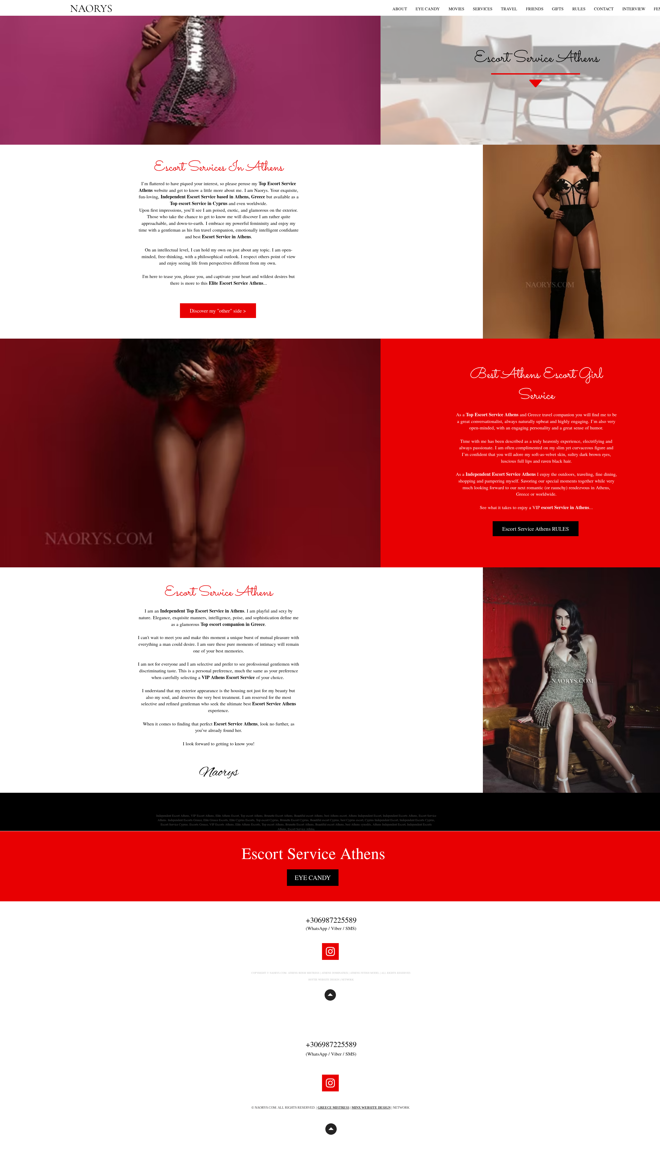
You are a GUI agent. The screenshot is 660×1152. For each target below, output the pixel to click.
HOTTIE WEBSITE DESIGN (323, 979)
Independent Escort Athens (172, 815)
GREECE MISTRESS (333, 1107)
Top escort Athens (252, 815)
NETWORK (347, 979)
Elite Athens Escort (227, 815)
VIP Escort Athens (202, 815)
